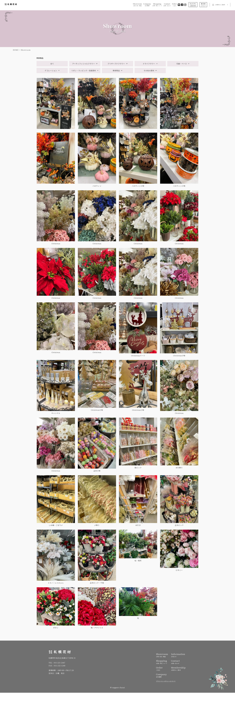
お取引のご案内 (220, 5)
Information (178, 655)
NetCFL (193, 5)
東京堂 (203, 5)
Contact (167, 5)
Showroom (137, 5)
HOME (16, 50)
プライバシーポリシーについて (166, 681)
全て (52, 63)
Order (174, 5)
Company (147, 5)
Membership (178, 668)
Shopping (157, 5)
